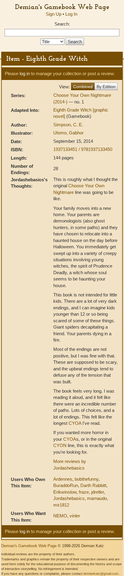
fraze (84, 492)
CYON (60, 445)
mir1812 (61, 504)
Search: (62, 23)
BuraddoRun (65, 485)
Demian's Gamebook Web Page (62, 6)
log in (25, 73)
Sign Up (53, 14)
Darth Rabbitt (93, 485)
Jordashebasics (69, 498)
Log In (71, 14)
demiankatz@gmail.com (100, 573)
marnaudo (97, 498)
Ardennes (62, 479)
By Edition (106, 86)
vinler (75, 515)
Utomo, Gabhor (68, 132)
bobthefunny (86, 479)
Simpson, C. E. (68, 124)
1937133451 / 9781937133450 (82, 149)
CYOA (75, 423)
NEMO (60, 515)
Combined (83, 86)
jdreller (97, 492)
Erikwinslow (64, 492)
